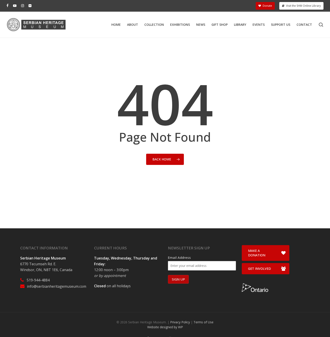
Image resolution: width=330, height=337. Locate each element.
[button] (265, 253)
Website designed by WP (165, 327)
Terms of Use (203, 322)
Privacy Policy (180, 322)
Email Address (179, 257)
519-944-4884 (38, 280)
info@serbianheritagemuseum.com (56, 286)
